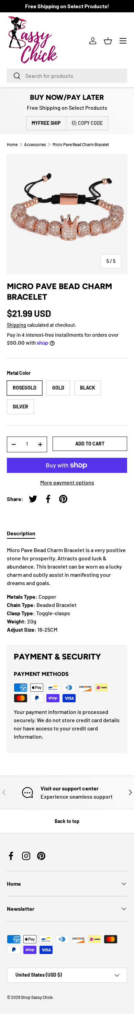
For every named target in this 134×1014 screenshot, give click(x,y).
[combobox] (67, 76)
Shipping (16, 325)
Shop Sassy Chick (37, 997)
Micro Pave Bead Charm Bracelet (81, 144)
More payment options (67, 482)
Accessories (35, 144)
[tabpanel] (67, 590)
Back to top (67, 821)
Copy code (90, 123)
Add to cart (89, 443)
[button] (107, 40)
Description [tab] (21, 533)
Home (12, 144)
